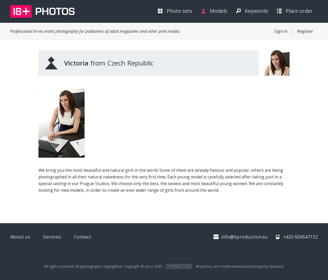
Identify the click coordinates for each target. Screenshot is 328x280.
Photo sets (179, 10)
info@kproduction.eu (244, 237)
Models (218, 10)
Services (52, 237)
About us (20, 237)
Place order (299, 10)
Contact (82, 237)
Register (305, 31)
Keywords (256, 10)
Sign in (281, 31)
